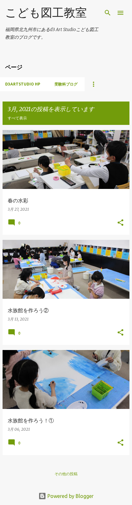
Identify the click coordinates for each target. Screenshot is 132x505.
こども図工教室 (46, 12)
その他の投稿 (66, 474)
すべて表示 (17, 118)
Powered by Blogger (70, 496)
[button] (120, 223)
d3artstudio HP (22, 84)
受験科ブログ (66, 84)
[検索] (107, 12)
